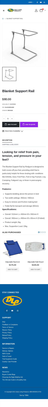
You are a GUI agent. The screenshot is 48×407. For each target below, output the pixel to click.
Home (3, 19)
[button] (39, 232)
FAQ (3, 322)
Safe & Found (6, 356)
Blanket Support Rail (18, 91)
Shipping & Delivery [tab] (10, 144)
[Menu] (3, 10)
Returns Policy (7, 330)
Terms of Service (7, 327)
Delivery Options (7, 351)
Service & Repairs (8, 348)
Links (30, 2)
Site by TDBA (24, 395)
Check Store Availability (12, 131)
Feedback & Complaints (10, 324)
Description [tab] (7, 140)
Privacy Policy (7, 332)
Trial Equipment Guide (9, 359)
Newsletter (5, 372)
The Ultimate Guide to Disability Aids (14, 380)
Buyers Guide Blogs (8, 374)
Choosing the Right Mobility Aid (12, 377)
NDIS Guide (6, 353)
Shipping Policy (7, 338)
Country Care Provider (9, 361)
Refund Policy (6, 335)
